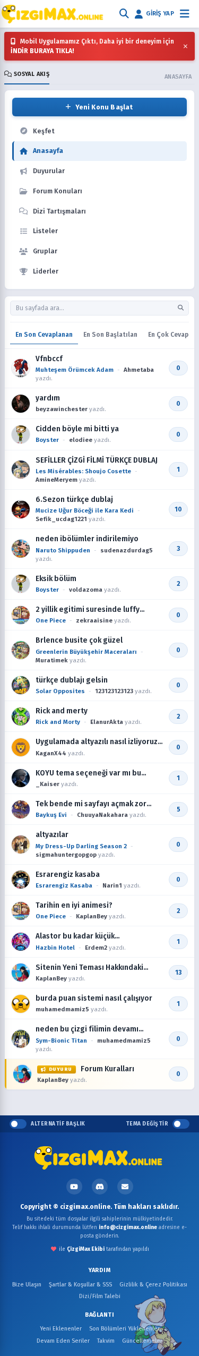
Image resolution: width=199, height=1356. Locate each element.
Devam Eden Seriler (63, 1340)
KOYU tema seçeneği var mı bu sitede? (88, 773)
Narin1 (112, 885)
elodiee (80, 440)
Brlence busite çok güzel (79, 640)
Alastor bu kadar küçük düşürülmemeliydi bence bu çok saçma (91, 936)
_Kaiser (47, 784)
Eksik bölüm (56, 578)
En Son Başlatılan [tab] (110, 334)
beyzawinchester (62, 409)
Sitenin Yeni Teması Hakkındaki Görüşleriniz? (89, 968)
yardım (48, 398)
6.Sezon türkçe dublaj (74, 499)
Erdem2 (96, 947)
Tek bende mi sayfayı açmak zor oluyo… (91, 804)
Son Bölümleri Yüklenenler (124, 1328)
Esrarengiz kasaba (68, 874)
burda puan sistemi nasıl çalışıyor (94, 998)
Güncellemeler (142, 1340)
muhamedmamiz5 (62, 1009)
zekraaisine (94, 620)
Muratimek (52, 660)
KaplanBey (91, 916)
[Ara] (124, 14)
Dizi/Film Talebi (99, 1296)
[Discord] (100, 1187)
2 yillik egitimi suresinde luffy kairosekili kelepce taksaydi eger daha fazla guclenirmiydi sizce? (94, 610)
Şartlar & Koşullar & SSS (80, 1284)
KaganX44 (51, 753)
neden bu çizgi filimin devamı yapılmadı (87, 1029)
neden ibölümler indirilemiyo (87, 538)
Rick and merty (62, 710)
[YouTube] (74, 1187)
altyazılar (52, 834)
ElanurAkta (106, 722)
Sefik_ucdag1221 (61, 519)
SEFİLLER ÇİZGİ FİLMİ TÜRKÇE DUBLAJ (97, 460)
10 (178, 509)
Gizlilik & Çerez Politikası (153, 1284)
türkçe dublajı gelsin (72, 680)
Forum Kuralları (91, 1068)
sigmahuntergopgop (66, 854)
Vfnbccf (49, 358)
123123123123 (114, 691)
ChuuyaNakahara (102, 814)
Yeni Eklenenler (61, 1328)
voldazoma (85, 589)
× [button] (185, 46)
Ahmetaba (139, 369)
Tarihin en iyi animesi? (74, 905)
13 (178, 972)
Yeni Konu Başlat (104, 107)
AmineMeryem (56, 479)
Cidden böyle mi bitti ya (77, 428)
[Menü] (184, 13)
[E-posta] (125, 1187)
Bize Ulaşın (26, 1284)
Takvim (106, 1340)
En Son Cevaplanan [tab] (44, 334)
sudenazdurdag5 (126, 550)
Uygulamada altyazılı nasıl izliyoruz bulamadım (97, 742)
